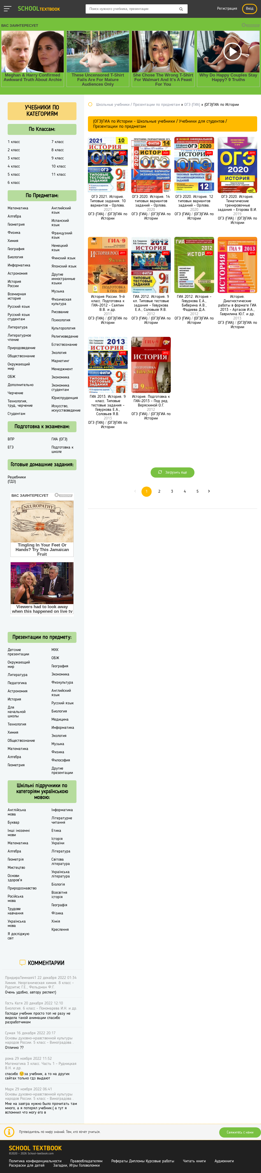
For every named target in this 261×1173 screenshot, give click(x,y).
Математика (18, 208)
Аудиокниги (224, 1161)
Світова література (60, 862)
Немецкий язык (59, 248)
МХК (54, 650)
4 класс (14, 166)
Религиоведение (64, 337)
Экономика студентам (60, 388)
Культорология (63, 328)
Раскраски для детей (26, 1166)
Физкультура (62, 683)
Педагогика (17, 683)
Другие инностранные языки (63, 279)
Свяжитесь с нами (240, 1132)
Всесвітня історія (59, 895)
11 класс (58, 175)
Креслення (60, 930)
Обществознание (21, 356)
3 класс (14, 158)
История (14, 699)
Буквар (13, 823)
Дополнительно (20, 385)
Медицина (60, 720)
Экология (59, 353)
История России (14, 284)
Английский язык (61, 210)
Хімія (55, 922)
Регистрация (227, 9)
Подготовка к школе (62, 449)
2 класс (14, 150)
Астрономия (18, 274)
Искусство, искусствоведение (66, 408)
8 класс (57, 150)
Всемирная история (17, 296)
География (16, 249)
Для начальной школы (16, 712)
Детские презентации (18, 652)
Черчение (15, 393)
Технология (17, 724)
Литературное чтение (19, 338)
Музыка (57, 291)
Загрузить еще (175, 472)
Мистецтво (16, 868)
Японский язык (63, 266)
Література (60, 851)
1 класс (14, 142)
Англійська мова (17, 812)
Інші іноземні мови (19, 833)
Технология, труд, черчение (20, 403)
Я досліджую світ (18, 936)
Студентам (16, 414)
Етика (56, 831)
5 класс (14, 175)
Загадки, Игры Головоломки (76, 1166)
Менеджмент (62, 369)
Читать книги (194, 1161)
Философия (60, 760)
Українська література (60, 874)
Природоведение (21, 348)
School (39, 9)
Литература (18, 327)
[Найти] (181, 9)
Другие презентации (62, 771)
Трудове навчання (15, 911)
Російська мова (15, 899)
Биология (15, 257)
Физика (14, 233)
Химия (13, 241)
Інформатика (62, 810)
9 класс (57, 158)
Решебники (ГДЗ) (17, 479)
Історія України (57, 841)
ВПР (11, 439)
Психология (60, 320)
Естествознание (64, 345)
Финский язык (63, 258)
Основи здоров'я (15, 878)
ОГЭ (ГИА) (96, 214)
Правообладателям (86, 1161)
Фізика (57, 913)
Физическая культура (61, 302)
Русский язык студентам (19, 317)
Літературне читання (61, 820)
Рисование (60, 312)
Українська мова (17, 924)
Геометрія (16, 860)
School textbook (35, 1148)
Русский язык (19, 307)
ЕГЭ (11, 447)
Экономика (60, 377)
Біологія (58, 885)
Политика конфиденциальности (35, 1161)
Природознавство (22, 888)
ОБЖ (11, 377)
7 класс (57, 142)
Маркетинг (60, 361)
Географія (59, 905)
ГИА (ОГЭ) (59, 439)
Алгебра (14, 216)
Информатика (19, 265)
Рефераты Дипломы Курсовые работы (142, 1161)
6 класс (14, 183)
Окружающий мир (19, 366)
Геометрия (16, 225)
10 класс (58, 166)
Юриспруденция (64, 398)
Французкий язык (61, 235)
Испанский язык (60, 223)
